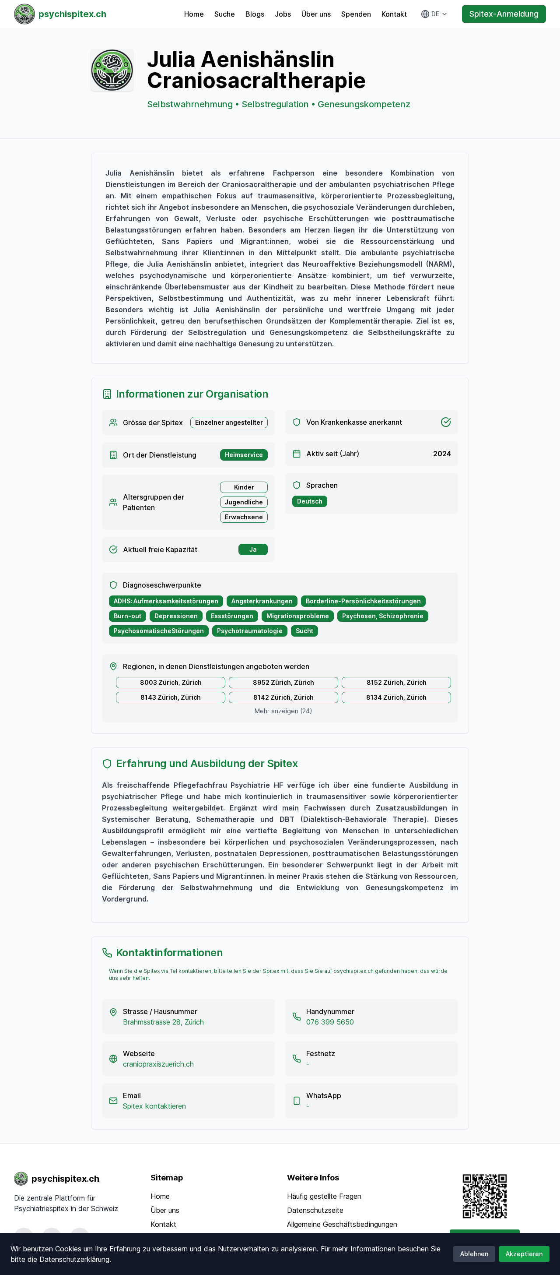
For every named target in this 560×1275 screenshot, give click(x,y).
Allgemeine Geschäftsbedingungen (342, 1224)
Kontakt (394, 14)
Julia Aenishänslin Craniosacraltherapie (256, 69)
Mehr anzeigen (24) (283, 711)
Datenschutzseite (315, 1210)
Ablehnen (474, 1253)
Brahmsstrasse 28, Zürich (163, 1022)
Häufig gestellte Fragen (324, 1196)
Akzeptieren (524, 1253)
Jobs (283, 14)
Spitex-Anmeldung (504, 13)
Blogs (254, 14)
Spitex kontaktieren (154, 1106)
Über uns (316, 14)
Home (194, 14)
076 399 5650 (330, 1022)
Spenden (356, 14)
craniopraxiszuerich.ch (158, 1064)
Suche (224, 14)
